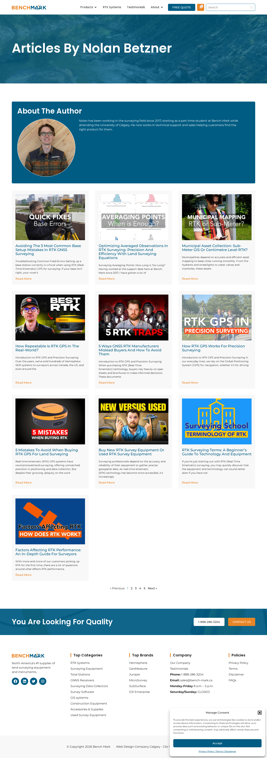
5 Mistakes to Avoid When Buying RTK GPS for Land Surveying (46, 452)
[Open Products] (95, 7)
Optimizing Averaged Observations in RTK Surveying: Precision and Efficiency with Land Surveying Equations (133, 252)
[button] (260, 712)
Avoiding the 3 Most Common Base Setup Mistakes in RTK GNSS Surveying (48, 250)
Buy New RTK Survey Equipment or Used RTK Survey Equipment (131, 452)
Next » (152, 588)
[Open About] (161, 7)
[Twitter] (33, 681)
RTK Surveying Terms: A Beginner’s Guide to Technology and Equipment (217, 452)
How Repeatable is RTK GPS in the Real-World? (47, 348)
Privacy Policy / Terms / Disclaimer (217, 751)
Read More (23, 278)
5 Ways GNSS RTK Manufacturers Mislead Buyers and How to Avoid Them (130, 350)
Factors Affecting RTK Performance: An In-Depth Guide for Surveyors (48, 552)
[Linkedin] (24, 681)
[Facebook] (15, 681)
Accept (217, 743)
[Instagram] (42, 681)
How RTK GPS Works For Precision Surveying (213, 348)
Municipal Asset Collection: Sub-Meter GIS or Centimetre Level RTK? (215, 248)
